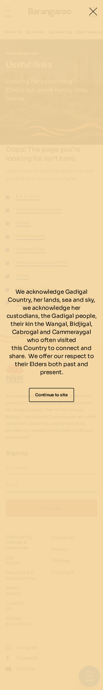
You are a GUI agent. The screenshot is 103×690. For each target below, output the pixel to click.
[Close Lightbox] (93, 11)
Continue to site (51, 394)
